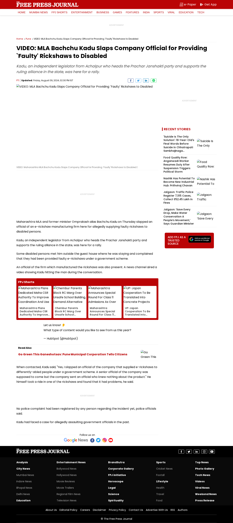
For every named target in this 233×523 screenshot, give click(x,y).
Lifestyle (162, 481)
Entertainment (82, 12)
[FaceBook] (92, 440)
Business (102, 12)
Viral (171, 12)
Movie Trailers (65, 488)
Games (117, 12)
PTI (17, 80)
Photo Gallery (204, 469)
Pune (28, 38)
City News (23, 469)
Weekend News (206, 494)
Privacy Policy (117, 510)
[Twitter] (98, 440)
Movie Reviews (66, 481)
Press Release (204, 500)
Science (113, 494)
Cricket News (164, 469)
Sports (158, 12)
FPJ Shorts (59, 12)
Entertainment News (71, 462)
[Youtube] (110, 440)
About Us (51, 510)
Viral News (202, 488)
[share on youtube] (212, 452)
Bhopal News (24, 488)
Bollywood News (66, 469)
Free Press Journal (47, 4)
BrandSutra (116, 462)
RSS (173, 510)
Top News (202, 462)
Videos (200, 481)
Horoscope (115, 481)
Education (186, 12)
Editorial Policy (68, 510)
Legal (112, 488)
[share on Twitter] (138, 80)
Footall (160, 475)
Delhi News (23, 494)
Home (21, 12)
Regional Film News (68, 494)
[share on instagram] (204, 452)
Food (159, 500)
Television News (66, 500)
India (146, 12)
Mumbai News (38, 12)
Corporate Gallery (121, 469)
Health (160, 488)
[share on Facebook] (131, 80)
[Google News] (76, 440)
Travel (160, 494)
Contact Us (136, 510)
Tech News (202, 475)
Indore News (24, 481)
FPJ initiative (117, 475)
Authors (182, 510)
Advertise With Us (157, 510)
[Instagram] (104, 440)
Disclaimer (99, 510)
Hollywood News (67, 475)
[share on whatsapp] (154, 80)
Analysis (22, 462)
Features (132, 12)
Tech (200, 12)
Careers (85, 510)
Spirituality (116, 500)
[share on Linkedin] (146, 80)
